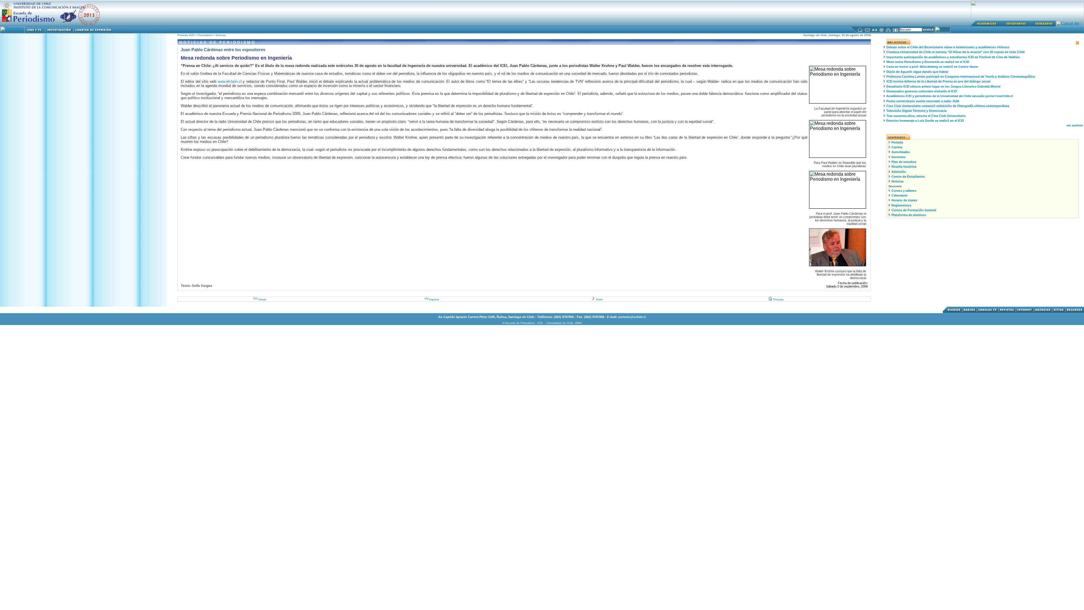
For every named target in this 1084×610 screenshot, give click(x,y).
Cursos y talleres (903, 190)
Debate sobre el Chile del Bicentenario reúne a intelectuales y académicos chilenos (947, 47)
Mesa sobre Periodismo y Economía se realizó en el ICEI (927, 62)
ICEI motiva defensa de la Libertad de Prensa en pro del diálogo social (938, 81)
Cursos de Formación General (913, 210)
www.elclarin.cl (230, 81)
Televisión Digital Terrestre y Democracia (916, 110)
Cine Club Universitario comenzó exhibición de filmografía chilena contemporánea (947, 106)
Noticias (221, 35)
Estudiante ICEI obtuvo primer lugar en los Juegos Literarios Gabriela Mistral (943, 86)
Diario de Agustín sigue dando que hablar (917, 71)
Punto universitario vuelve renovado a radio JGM (922, 101)
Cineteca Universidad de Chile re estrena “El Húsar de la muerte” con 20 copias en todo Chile (955, 52)
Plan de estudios (903, 162)
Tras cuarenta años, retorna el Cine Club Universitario (926, 115)
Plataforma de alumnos (908, 215)
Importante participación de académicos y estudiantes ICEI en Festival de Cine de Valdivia (953, 57)
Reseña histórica (903, 166)
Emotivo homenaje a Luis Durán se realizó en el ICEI (925, 120)
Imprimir (434, 299)
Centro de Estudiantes (908, 176)
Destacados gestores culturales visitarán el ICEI (921, 91)
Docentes (898, 157)
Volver (262, 299)
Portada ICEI (186, 35)
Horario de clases (904, 200)
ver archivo (1074, 125)
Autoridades (900, 152)
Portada (778, 299)
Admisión (898, 171)
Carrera (896, 147)
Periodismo (205, 35)
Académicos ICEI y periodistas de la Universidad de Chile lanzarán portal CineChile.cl (949, 96)
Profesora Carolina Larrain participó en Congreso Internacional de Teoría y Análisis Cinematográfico (960, 76)
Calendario (899, 195)
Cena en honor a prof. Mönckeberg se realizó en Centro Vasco (932, 66)
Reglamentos (901, 205)
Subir (599, 299)
